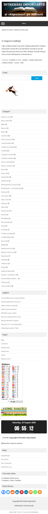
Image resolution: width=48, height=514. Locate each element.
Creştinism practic (7, 154)
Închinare (4, 192)
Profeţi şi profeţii (7, 233)
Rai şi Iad (4, 241)
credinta (25, 60)
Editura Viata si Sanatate (9, 305)
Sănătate (4, 259)
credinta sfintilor (7, 62)
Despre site (5, 351)
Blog (2, 340)
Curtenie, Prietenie (7, 158)
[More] (40, 492)
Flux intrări (4, 459)
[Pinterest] (22, 492)
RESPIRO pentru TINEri (9, 313)
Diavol (3, 169)
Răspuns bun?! (6, 359)
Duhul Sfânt (5, 177)
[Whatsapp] (35, 492)
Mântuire (4, 203)
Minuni (3, 207)
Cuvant (16, 62)
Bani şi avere (5, 120)
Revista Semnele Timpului (9, 320)
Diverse (3, 173)
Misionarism (5, 211)
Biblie (3, 124)
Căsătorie (4, 136)
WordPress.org (6, 467)
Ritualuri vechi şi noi (7, 252)
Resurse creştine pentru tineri (11, 317)
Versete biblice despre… (9, 278)
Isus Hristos (5, 196)
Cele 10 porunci (6, 139)
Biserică (3, 128)
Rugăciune (4, 256)
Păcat (3, 226)
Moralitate (4, 218)
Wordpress (34, 512)
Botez (3, 132)
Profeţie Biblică (6, 237)
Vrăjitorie (4, 282)
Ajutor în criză (5, 117)
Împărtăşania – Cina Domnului (11, 188)
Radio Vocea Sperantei (8, 309)
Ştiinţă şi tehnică (6, 271)
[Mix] (31, 492)
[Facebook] (3, 492)
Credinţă (12, 60)
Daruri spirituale (6, 162)
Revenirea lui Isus (7, 248)
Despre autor (5, 347)
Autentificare (5, 455)
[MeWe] (26, 492)
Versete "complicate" (8, 275)
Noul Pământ (5, 222)
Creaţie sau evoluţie (7, 147)
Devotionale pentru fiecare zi (11, 302)
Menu (24, 23)
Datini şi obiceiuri (7, 166)
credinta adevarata (35, 60)
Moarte (3, 214)
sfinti (22, 62)
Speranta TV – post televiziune (11, 324)
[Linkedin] (17, 492)
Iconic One (12, 512)
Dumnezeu (4, 181)
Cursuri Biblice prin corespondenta (12, 298)
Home (3, 355)
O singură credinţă (11, 41)
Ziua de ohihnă (6, 286)
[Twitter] (8, 492)
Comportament (6, 143)
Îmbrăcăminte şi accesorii (9, 184)
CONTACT (4, 344)
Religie (3, 245)
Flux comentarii (6, 463)
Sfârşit (3, 267)
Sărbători (4, 263)
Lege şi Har (5, 199)
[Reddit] (12, 492)
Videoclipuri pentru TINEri (10, 328)
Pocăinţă (4, 229)
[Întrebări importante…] (24, 16)
